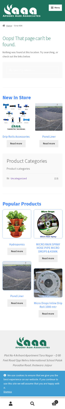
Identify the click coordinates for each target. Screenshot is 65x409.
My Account (11, 403)
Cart (50, 401)
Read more (16, 143)
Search (32, 403)
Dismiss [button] (8, 391)
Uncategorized (19, 178)
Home (9, 25)
